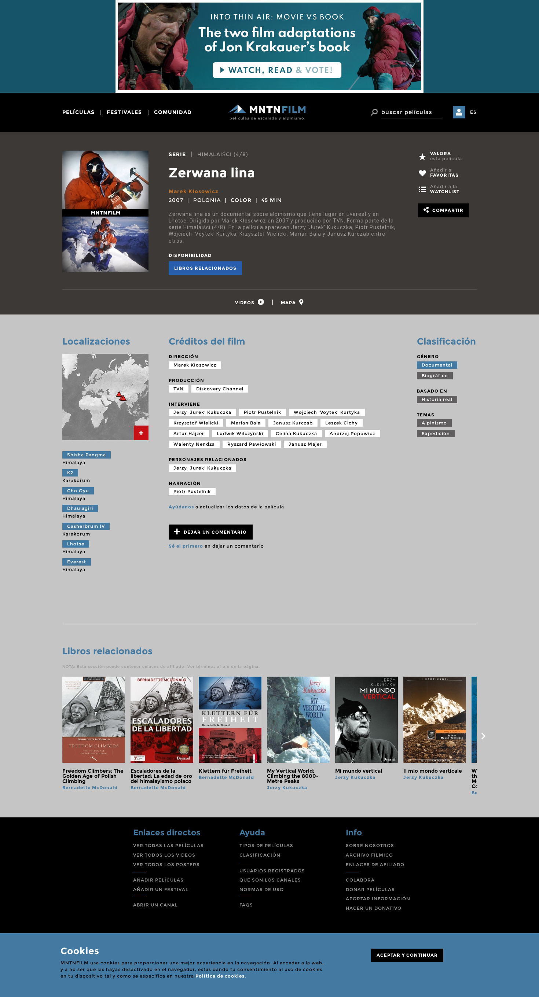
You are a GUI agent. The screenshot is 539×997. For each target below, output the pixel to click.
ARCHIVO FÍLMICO (369, 855)
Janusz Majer (305, 444)
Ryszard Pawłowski (251, 444)
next (483, 736)
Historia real (437, 399)
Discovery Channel (219, 388)
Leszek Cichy (341, 423)
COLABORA (360, 880)
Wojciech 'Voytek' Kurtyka (327, 412)
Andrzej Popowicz (352, 433)
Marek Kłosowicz (194, 191)
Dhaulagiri (80, 508)
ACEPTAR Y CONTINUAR (407, 955)
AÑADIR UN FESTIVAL (160, 889)
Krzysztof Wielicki (196, 423)
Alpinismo (434, 423)
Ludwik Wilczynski (240, 433)
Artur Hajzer (188, 433)
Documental (437, 365)
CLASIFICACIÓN (259, 855)
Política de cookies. (220, 976)
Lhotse (75, 544)
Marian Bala (246, 423)
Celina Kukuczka (296, 433)
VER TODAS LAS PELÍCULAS (168, 845)
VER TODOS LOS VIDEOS (164, 855)
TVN (178, 388)
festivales (124, 112)
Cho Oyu (78, 490)
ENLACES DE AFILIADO (375, 864)
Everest (76, 561)
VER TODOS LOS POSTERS (166, 864)
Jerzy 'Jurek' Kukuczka (202, 412)
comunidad (173, 112)
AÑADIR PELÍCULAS (158, 880)
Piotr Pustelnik (262, 412)
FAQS (246, 905)
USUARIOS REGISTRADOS (272, 870)
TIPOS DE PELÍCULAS (266, 845)
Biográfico (435, 375)
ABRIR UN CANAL (155, 905)
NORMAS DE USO (261, 889)
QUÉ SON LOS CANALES (270, 880)
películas (78, 112)
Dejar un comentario (214, 532)
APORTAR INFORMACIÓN (378, 898)
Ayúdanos (181, 506)
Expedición (436, 433)
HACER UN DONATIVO (374, 908)
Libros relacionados (205, 268)
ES (473, 112)
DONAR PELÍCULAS (370, 889)
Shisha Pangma (86, 454)
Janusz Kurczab (293, 423)
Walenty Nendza (194, 444)
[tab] (250, 302)
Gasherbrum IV (86, 526)
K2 (70, 472)
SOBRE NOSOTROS (370, 845)
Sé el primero (186, 546)
